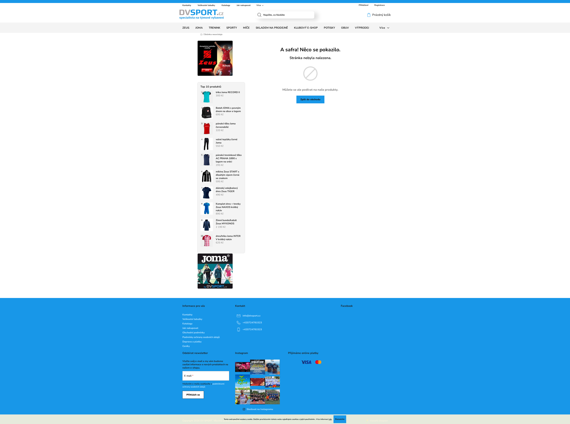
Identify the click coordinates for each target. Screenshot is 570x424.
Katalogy (226, 5)
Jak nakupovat (244, 5)
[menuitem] (185, 28)
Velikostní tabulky (206, 5)
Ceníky (186, 346)
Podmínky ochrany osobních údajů (201, 337)
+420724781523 (252, 322)
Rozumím (340, 419)
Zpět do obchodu (310, 99)
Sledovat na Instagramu (260, 409)
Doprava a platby (191, 341)
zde (330, 419)
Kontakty (186, 5)
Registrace (379, 5)
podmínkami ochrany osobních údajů (203, 385)
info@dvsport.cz (251, 315)
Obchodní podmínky (193, 332)
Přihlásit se (193, 394)
